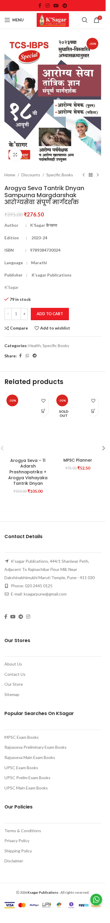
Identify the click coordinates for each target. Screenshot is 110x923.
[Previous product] (83, 175)
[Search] (85, 20)
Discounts (30, 174)
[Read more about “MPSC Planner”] (93, 411)
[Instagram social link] (47, 5)
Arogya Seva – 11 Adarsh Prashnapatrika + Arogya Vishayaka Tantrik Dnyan (28, 848)
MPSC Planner (77, 837)
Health (34, 345)
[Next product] (97, 175)
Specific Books (59, 174)
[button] (43, 411)
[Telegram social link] (65, 5)
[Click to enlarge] (15, 154)
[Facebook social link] (39, 5)
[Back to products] (90, 175)
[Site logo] (52, 19)
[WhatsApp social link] (27, 356)
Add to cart (50, 313)
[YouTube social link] (55, 5)
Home (9, 174)
